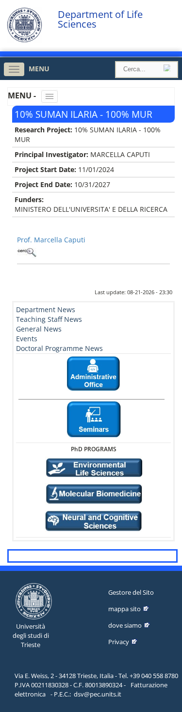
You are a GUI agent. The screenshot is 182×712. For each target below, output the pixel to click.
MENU (39, 68)
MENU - (23, 95)
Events (26, 338)
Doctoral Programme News (59, 348)
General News (39, 328)
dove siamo (125, 625)
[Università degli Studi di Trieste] (24, 40)
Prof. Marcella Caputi (51, 239)
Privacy (118, 641)
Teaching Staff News (49, 319)
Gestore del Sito (131, 592)
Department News (45, 309)
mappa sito (124, 608)
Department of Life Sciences (100, 19)
